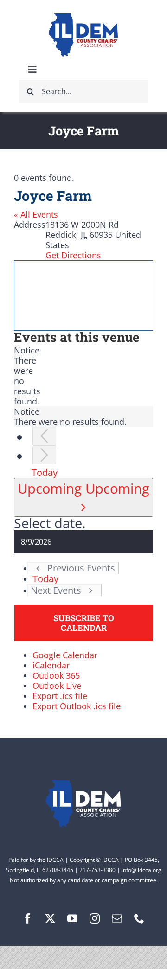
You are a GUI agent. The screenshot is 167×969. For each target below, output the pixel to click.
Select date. (50, 523)
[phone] (139, 918)
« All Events (36, 214)
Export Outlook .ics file (76, 706)
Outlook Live (56, 685)
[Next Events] (44, 455)
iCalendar (51, 665)
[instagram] (94, 918)
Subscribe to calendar (83, 623)
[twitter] (50, 918)
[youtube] (72, 918)
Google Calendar (64, 655)
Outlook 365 (56, 675)
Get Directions (73, 255)
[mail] (117, 918)
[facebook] (28, 918)
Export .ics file (59, 695)
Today (45, 472)
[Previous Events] (44, 436)
